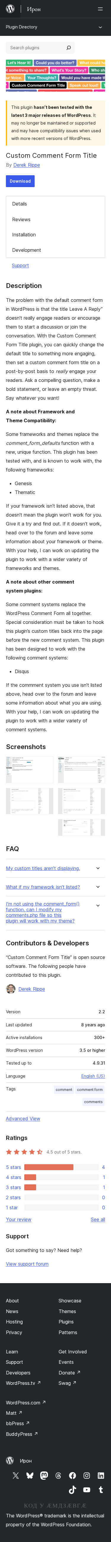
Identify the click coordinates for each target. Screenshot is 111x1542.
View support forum (27, 1264)
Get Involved (73, 1352)
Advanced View (23, 1119)
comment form (90, 1089)
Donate (70, 1373)
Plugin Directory (21, 26)
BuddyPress (22, 1434)
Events (66, 1362)
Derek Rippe (26, 165)
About (12, 1301)
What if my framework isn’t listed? (43, 887)
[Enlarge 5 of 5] (97, 827)
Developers (18, 1373)
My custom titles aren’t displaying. (43, 868)
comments (93, 1102)
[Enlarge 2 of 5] (45, 796)
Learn (12, 1352)
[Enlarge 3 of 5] (97, 764)
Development (26, 250)
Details (19, 204)
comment (64, 1089)
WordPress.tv (23, 1383)
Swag (68, 1383)
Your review (18, 1219)
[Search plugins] (69, 48)
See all (98, 1219)
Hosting (14, 1322)
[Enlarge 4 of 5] (97, 796)
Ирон (26, 1461)
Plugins (66, 1322)
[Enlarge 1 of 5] (45, 764)
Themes (67, 1311)
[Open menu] (101, 9)
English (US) (93, 1076)
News (12, 1311)
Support (20, 265)
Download (20, 181)
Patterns (68, 1332)
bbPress (18, 1423)
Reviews (21, 219)
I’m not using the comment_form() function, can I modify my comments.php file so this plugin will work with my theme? (43, 912)
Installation (24, 235)
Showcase (70, 1301)
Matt (14, 1413)
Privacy (14, 1332)
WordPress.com (26, 1403)
